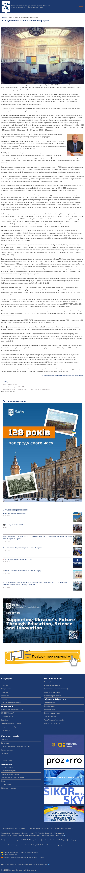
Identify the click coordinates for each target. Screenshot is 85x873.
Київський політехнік (8, 389)
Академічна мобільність (52, 685)
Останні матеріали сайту (15, 510)
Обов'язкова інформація (20, 833)
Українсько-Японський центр (11, 723)
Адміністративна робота (9, 384)
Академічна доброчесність (10, 774)
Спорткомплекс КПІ (7, 716)
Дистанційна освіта (50, 682)
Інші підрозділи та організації (11, 703)
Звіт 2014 (21, 387)
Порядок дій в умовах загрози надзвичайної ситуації (21, 852)
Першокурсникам (7, 750)
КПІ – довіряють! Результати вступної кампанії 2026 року (22, 548)
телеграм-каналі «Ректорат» (34, 857)
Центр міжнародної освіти (52, 696)
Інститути (4, 692)
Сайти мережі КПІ (50, 703)
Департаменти (6, 689)
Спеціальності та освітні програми (12, 778)
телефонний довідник (71, 840)
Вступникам (5, 743)
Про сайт (41, 833)
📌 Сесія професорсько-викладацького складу (18, 559)
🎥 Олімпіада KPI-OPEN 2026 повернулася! (17, 525)
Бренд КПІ (33, 833)
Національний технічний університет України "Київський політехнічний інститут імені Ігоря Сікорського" (30, 6)
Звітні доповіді (22, 389)
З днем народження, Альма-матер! (14, 513)
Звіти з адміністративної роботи (40, 389)
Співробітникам (6, 760)
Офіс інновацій (6, 730)
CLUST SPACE (6, 784)
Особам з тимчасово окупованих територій (15, 746)
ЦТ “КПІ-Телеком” (7, 713)
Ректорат (4, 682)
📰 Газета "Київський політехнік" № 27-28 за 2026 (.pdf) (22, 571)
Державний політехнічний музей (12, 709)
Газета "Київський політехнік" (54, 720)
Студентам (4, 753)
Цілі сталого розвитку (8, 788)
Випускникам (5, 757)
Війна (3, 781)
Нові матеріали (59, 833)
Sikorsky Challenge (7, 767)
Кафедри (4, 699)
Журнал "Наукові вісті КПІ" (53, 723)
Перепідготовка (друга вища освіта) (56, 689)
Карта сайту (49, 833)
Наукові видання (49, 706)
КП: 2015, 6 (5, 382)
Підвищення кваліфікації (52, 692)
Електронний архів (50, 716)
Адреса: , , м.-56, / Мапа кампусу (32, 835)
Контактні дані (6, 833)
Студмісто (4, 720)
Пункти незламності (10, 854)
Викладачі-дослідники (8, 771)
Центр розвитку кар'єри (9, 727)
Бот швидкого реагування (57, 845)
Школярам (4, 739)
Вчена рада (4, 685)
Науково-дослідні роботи (52, 713)
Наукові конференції (50, 709)
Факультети (5, 696)
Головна (4, 17)
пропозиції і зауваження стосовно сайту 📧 (34, 864)
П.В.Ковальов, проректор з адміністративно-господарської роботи (63, 375)
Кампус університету (8, 387)
